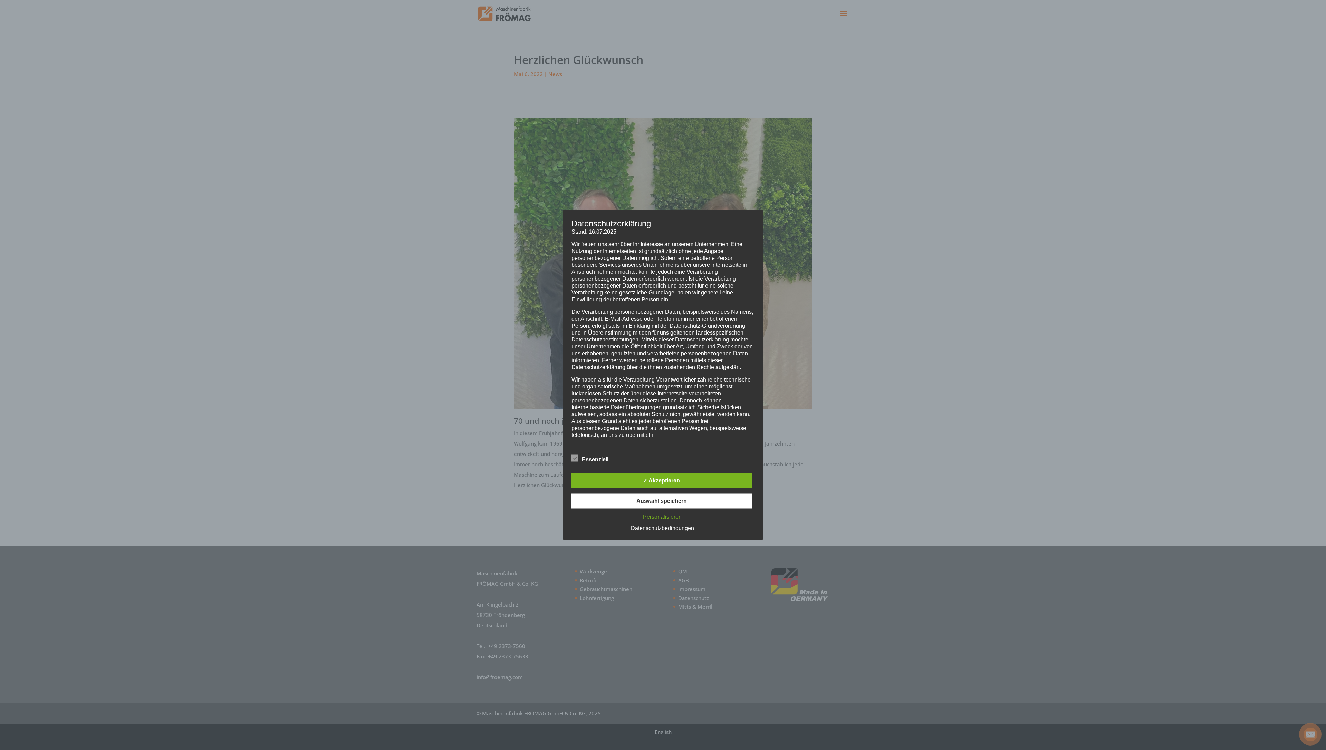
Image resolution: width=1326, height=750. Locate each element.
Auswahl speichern (661, 501)
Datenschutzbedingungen (662, 528)
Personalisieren (662, 517)
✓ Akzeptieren (661, 481)
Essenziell (595, 459)
